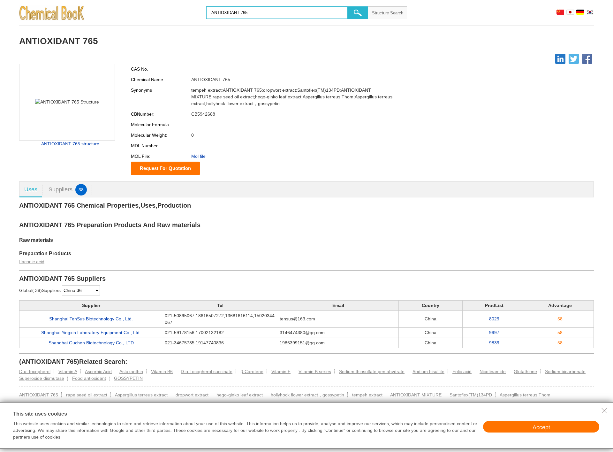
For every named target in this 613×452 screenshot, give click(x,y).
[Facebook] (587, 59)
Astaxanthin (131, 371)
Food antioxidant (89, 378)
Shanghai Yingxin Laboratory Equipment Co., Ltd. (91, 332)
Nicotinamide (493, 371)
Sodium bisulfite (428, 371)
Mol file (198, 156)
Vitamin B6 (162, 371)
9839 (494, 342)
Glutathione (525, 371)
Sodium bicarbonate (565, 371)
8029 (494, 318)
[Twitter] (574, 59)
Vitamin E (281, 371)
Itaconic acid (31, 261)
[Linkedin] (560, 59)
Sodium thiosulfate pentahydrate (372, 371)
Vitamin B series (315, 371)
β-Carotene (251, 371)
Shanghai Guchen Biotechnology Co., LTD (91, 342)
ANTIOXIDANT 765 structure (70, 143)
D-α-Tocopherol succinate (206, 371)
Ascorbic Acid (98, 371)
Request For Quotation (165, 168)
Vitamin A (67, 371)
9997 (494, 332)
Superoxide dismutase (41, 378)
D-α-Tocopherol (34, 371)
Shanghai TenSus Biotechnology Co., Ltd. (91, 318)
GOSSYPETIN (128, 378)
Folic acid (462, 371)
